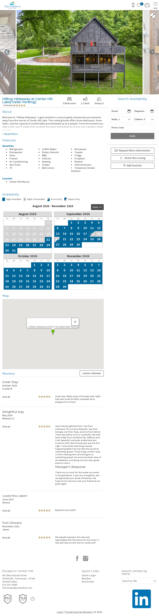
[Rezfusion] (32, 599)
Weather (86, 578)
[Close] (75, 321)
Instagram (85, 558)
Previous (7, 52)
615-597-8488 (9, 584)
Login (60, 612)
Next (152, 52)
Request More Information (134, 150)
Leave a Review (91, 373)
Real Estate (88, 581)
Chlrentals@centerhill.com (17, 587)
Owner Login (89, 575)
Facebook (77, 558)
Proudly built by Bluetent (79, 612)
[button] (53, 332)
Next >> (97, 207)
